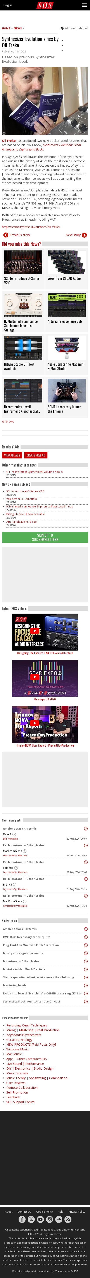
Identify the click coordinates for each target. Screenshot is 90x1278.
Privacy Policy (77, 1212)
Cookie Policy (44, 1212)
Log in (7, 5)
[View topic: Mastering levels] (86, 985)
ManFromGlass (12, 851)
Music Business (17, 1073)
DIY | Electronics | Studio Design (29, 1068)
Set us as (76, 28)
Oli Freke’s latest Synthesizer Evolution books (34, 472)
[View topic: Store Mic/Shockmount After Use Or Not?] (86, 1002)
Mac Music (14, 1054)
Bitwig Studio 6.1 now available (25, 514)
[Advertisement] (45, 574)
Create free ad (35, 455)
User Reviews (15, 1083)
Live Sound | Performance (25, 1064)
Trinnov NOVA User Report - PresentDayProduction (45, 745)
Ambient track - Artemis (20, 828)
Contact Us (24, 1212)
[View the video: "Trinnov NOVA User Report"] (45, 724)
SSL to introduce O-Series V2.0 (25, 491)
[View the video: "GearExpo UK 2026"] (45, 678)
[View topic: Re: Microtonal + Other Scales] (86, 845)
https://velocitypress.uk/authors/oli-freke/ (31, 227)
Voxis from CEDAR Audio (21, 499)
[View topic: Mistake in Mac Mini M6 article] (86, 969)
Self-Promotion (10, 838)
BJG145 (7, 884)
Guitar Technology (19, 1040)
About (8, 1212)
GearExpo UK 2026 (45, 699)
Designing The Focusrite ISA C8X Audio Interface (45, 653)
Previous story (20, 235)
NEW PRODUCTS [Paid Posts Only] (31, 1044)
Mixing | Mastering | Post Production (33, 1030)
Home (6, 28)
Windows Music (17, 1049)
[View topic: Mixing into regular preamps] (86, 953)
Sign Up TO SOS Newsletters (45, 537)
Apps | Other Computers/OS (26, 1059)
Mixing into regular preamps (23, 953)
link (23, 268)
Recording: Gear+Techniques (26, 1025)
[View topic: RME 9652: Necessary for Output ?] (86, 937)
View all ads (12, 455)
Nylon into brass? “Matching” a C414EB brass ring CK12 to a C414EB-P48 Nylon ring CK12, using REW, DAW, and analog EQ (44, 993)
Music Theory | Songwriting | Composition (36, 1078)
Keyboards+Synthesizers (15, 855)
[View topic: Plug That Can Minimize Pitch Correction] (86, 945)
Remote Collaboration (22, 1087)
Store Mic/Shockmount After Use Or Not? (31, 1001)
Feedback (13, 1097)
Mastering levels (14, 985)
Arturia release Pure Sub (21, 522)
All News (8, 421)
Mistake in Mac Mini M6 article (24, 969)
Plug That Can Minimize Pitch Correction (31, 945)
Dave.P (7, 834)
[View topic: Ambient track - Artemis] (86, 829)
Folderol (8, 868)
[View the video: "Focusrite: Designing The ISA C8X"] (45, 632)
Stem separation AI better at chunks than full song (38, 977)
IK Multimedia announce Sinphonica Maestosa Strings (39, 506)
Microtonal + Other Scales (21, 961)
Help (61, 1212)
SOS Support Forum (20, 1102)
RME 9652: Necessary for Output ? (26, 937)
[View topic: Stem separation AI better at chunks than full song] (86, 977)
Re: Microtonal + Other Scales (23, 845)
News (18, 28)
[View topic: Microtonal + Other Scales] (86, 961)
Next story (73, 235)
